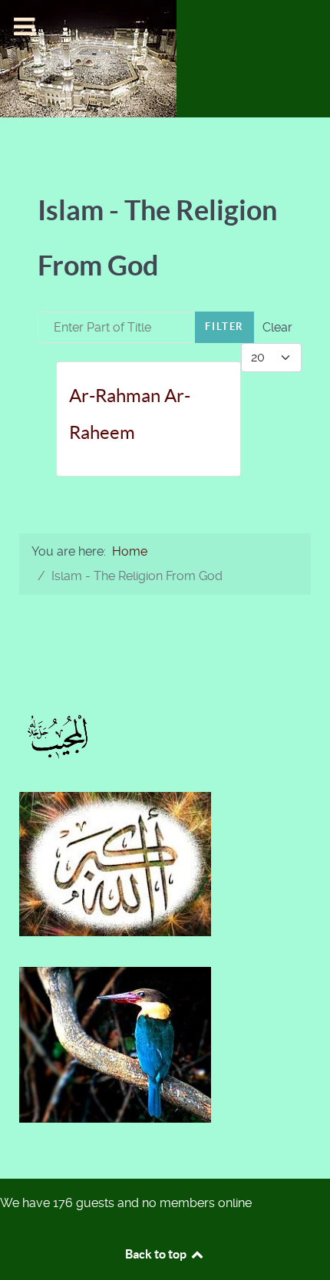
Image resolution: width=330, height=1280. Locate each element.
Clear (277, 327)
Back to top (157, 1254)
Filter (224, 326)
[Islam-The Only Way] (88, 58)
